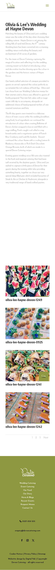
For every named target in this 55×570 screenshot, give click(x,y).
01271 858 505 (28, 521)
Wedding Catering (27, 483)
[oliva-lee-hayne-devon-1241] (28, 381)
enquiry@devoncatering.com (27, 531)
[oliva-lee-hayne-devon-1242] (28, 423)
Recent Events (27, 501)
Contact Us (27, 508)
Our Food (27, 490)
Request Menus (28, 504)
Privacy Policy (30, 554)
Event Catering (27, 487)
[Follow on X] (33, 540)
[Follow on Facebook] (22, 540)
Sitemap (42, 554)
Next (45, 438)
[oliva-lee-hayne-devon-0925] (28, 339)
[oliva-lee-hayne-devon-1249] (28, 297)
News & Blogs (27, 497)
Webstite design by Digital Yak (21, 559)
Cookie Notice (16, 554)
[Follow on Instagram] (27, 540)
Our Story (27, 494)
